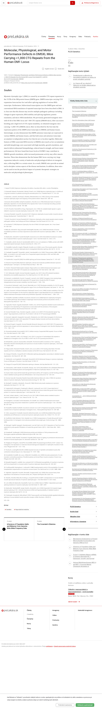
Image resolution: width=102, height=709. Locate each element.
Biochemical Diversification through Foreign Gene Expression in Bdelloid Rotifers (84, 469)
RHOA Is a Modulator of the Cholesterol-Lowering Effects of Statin (83, 229)
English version (49, 69)
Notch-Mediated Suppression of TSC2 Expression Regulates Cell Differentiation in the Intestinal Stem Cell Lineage (84, 299)
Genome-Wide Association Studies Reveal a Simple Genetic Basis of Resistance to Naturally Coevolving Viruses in (84, 248)
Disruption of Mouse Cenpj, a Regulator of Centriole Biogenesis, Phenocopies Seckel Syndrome (84, 368)
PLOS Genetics (28, 46)
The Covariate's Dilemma (46, 524)
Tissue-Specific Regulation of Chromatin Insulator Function (83, 362)
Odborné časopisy (18, 46)
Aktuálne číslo (75, 516)
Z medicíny (30, 614)
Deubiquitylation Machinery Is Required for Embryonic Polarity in (84, 285)
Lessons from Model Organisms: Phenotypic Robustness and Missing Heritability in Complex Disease (85, 351)
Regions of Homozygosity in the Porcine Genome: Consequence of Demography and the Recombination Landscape (84, 435)
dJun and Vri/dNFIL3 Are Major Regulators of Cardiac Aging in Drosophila (85, 289)
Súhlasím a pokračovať (85, 705)
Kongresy (73, 36)
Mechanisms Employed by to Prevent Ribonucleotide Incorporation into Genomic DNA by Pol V (84, 333)
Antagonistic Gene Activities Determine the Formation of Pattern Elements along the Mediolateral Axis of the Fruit (84, 379)
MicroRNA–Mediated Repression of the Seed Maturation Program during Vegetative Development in (84, 415)
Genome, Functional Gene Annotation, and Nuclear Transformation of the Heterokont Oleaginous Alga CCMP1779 (84, 374)
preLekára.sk (12, 3)
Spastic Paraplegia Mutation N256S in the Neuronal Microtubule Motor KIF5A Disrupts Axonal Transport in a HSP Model (84, 479)
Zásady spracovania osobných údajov (65, 646)
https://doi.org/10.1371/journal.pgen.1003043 (34, 83)
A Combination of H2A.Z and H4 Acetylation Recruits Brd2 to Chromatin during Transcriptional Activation (84, 305)
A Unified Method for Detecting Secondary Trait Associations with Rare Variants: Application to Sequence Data (84, 451)
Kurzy (59, 36)
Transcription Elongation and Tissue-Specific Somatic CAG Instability (85, 189)
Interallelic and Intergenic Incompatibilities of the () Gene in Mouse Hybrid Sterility (85, 200)
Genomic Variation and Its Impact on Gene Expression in (84, 474)
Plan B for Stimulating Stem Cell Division (83, 120)
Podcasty (87, 36)
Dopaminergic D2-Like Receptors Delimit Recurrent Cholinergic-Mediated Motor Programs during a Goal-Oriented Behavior (84, 500)
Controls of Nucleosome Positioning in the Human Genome (84, 149)
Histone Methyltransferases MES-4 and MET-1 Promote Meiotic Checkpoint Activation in (85, 440)
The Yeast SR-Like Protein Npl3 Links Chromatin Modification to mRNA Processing (85, 280)
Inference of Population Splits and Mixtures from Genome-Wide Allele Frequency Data (18, 526)
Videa (80, 36)
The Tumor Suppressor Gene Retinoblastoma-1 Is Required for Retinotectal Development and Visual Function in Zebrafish (82, 428)
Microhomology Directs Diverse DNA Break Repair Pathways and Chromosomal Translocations (84, 409)
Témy (65, 36)
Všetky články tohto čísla (78, 101)
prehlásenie (49, 646)
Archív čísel (74, 511)
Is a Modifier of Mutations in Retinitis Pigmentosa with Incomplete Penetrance (83, 130)
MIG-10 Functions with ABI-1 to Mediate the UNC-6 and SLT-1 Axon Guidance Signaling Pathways (84, 235)
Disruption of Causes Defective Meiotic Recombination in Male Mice (83, 154)
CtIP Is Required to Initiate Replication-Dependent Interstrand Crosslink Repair (83, 294)
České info (60, 69)
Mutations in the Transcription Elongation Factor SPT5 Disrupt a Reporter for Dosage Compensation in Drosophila (84, 214)
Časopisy (51, 36)
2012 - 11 (36, 46)
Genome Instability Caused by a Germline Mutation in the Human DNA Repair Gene (84, 140)
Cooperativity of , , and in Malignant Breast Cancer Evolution (84, 396)
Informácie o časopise (78, 521)
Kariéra (95, 36)
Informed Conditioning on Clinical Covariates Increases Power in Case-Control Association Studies (85, 464)
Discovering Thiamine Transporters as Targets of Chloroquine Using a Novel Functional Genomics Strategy (83, 125)
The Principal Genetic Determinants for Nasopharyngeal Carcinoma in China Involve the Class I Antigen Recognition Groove (84, 254)
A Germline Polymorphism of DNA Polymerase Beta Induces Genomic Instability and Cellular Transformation (85, 195)
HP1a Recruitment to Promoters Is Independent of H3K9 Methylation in (82, 185)
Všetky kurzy (73, 601)
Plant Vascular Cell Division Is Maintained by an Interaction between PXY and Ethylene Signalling (84, 116)
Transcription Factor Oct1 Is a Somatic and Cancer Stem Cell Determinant (84, 145)
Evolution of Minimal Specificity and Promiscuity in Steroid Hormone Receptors (84, 219)
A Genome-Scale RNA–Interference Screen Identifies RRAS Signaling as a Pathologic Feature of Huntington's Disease (84, 346)
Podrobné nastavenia (65, 705)
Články (43, 36)
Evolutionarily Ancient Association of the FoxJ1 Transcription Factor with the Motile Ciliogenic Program (84, 135)
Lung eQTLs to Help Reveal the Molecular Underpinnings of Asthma (84, 384)
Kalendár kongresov (85, 610)
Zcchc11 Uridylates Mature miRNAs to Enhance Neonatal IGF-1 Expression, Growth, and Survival (85, 172)
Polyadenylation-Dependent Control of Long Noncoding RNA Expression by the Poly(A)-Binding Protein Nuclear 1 (84, 445)
